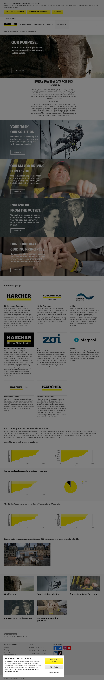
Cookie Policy (29, 669)
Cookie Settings (54, 672)
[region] (33, 666)
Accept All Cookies (54, 661)
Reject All (54, 667)
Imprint (15, 671)
